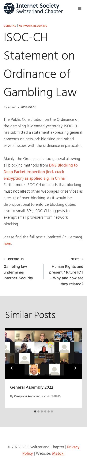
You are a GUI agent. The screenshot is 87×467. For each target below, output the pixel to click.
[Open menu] (79, 8)
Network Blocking (33, 25)
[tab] (35, 411)
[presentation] (43, 353)
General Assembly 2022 (31, 387)
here (7, 244)
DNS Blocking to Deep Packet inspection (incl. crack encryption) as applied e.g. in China (41, 172)
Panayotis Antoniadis (28, 396)
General (10, 25)
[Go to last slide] (11, 368)
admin (12, 107)
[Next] (75, 368)
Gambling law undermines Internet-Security (18, 268)
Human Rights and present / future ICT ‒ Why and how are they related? (66, 271)
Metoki (58, 453)
